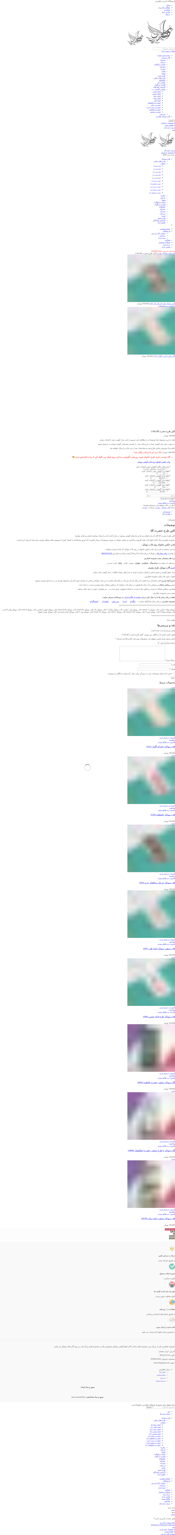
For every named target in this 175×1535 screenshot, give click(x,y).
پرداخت (162, 236)
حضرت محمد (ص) (155, 190)
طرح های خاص (159, 78)
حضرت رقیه (156, 105)
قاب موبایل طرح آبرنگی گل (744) (161, 304)
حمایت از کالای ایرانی (132, 597)
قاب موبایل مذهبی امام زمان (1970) (158, 1218)
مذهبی (162, 163)
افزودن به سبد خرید (167, 498)
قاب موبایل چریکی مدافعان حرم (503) (157, 883)
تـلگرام (132, 601)
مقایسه (167, 1501)
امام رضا (157, 96)
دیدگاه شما (170, 660)
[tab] (85, 512)
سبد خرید (161, 238)
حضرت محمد (155, 112)
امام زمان (157, 98)
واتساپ (172, 1236)
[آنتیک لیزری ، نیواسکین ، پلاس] (154, 469)
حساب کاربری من (158, 233)
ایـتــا (125, 601)
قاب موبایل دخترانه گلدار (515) (160, 746)
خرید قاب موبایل (160, 1381)
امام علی (157, 101)
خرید (172, 567)
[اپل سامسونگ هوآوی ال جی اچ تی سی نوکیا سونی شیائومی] (160, 473)
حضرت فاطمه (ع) (155, 184)
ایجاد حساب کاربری (167, 1523)
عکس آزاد (161, 82)
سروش (172, 1239)
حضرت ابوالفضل (154, 103)
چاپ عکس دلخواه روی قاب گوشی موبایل (153, 462)
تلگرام (172, 1232)
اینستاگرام (94, 601)
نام (173, 665)
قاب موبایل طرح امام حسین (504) (159, 1016)
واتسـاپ (105, 601)
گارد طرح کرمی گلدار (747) (164, 356)
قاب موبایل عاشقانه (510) (163, 815)
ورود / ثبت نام (164, 1503)
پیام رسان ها (162, 553)
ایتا (174, 1234)
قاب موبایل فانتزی (163, 116)
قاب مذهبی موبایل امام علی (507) (159, 948)
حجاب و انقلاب (159, 202)
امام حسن (157, 91)
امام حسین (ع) (156, 178)
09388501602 (156, 251)
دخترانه (162, 67)
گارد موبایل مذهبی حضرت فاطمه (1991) (156, 1082)
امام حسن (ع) (157, 175)
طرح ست (161, 76)
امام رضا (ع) (157, 166)
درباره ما (162, 1378)
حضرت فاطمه (155, 110)
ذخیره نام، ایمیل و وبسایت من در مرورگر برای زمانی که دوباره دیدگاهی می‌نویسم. (140, 673)
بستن (173, 1510)
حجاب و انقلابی (159, 64)
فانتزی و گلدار (159, 85)
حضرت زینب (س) (154, 107)
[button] (167, 738)
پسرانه (162, 60)
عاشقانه (162, 80)
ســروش (115, 601)
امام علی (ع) (157, 169)
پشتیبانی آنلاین (170, 1229)
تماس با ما (162, 1372)
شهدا (163, 73)
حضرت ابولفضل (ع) (155, 193)
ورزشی (162, 114)
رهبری (162, 69)
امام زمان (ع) (157, 172)
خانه (173, 253)
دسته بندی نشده (164, 55)
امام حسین (156, 94)
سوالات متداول (161, 1375)
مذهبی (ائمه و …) (158, 89)
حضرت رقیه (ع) (156, 181)
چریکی (162, 62)
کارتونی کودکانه (159, 87)
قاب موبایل (165, 58)
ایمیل (172, 669)
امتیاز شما (171, 643)
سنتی (163, 71)
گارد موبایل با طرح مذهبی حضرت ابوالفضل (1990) (151, 1150)
